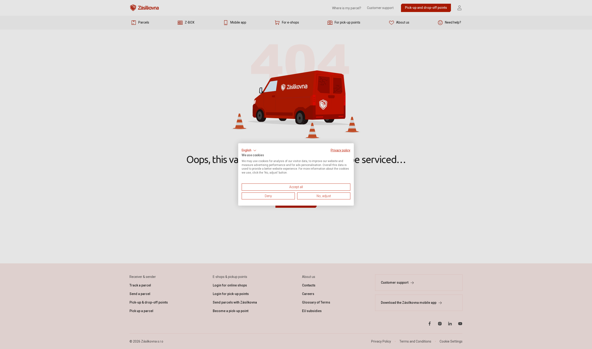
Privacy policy (340, 150)
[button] (249, 150)
